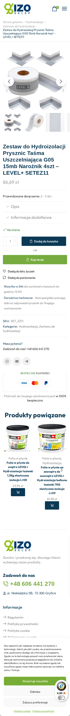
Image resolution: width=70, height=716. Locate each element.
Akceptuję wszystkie (35, 681)
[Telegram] (26, 361)
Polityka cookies (22, 711)
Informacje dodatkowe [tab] (31, 217)
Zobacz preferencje (35, 702)
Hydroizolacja (34, 22)
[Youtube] (17, 361)
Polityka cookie (19, 631)
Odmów (35, 692)
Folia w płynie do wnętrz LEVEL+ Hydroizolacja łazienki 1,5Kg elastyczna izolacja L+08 (18, 471)
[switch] (61, 698)
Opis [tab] (15, 206)
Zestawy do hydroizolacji (19, 26)
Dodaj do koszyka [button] (18, 492)
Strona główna (12, 22)
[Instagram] (7, 361)
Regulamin (15, 617)
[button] (55, 8)
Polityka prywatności (43, 711)
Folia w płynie (18, 458)
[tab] (35, 207)
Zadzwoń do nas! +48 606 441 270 (26, 349)
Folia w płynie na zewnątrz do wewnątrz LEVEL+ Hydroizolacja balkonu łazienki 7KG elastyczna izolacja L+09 (52, 480)
